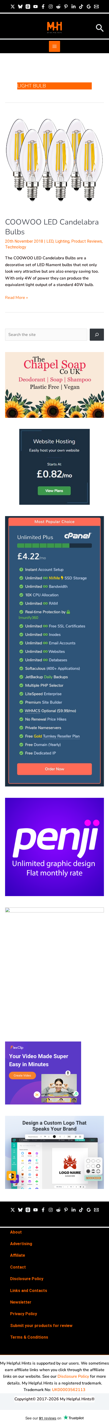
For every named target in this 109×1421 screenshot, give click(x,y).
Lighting (62, 241)
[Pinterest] (66, 6)
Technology (15, 247)
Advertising (21, 1243)
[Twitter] (12, 1210)
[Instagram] (50, 6)
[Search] (97, 335)
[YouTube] (35, 6)
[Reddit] (58, 6)
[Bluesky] (20, 6)
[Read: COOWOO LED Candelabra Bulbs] (54, 161)
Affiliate (17, 1255)
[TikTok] (81, 6)
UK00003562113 (68, 1390)
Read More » (16, 297)
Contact (18, 1267)
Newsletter (20, 1302)
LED (49, 241)
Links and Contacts (28, 1290)
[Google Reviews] (88, 6)
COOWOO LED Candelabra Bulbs (52, 227)
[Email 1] (96, 6)
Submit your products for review (41, 1325)
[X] (12, 6)
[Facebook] (43, 6)
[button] (100, 29)
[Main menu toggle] (54, 46)
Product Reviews (86, 241)
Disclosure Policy (26, 1278)
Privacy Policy (23, 1313)
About (16, 1232)
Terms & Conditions (29, 1337)
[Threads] (28, 6)
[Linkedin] (73, 6)
